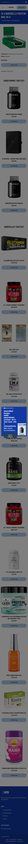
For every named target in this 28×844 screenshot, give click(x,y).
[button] (10, 436)
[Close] (2, 408)
